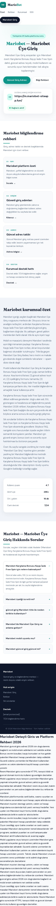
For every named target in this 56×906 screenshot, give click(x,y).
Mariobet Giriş (10, 19)
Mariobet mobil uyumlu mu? (20, 638)
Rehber (11, 12)
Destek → (11, 282)
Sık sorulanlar (9, 701)
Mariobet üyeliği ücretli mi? (20, 599)
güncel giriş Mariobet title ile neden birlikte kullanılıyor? (25, 611)
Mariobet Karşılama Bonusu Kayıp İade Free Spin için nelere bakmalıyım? (26, 567)
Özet (2, 12)
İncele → (11, 183)
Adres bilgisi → (14, 251)
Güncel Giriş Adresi (17, 80)
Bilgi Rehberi (42, 80)
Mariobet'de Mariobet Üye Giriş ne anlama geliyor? (24, 626)
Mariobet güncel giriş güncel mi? (23, 649)
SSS (31, 12)
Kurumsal (22, 12)
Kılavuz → (11, 217)
